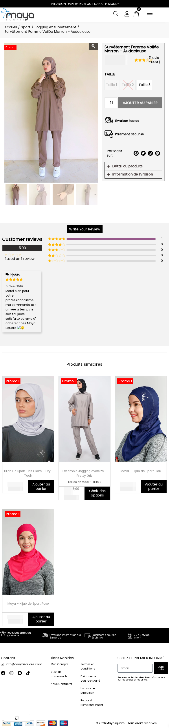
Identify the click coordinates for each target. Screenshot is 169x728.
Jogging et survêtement (55, 27)
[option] (144, 85)
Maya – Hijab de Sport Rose (28, 603)
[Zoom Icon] (93, 46)
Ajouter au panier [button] (41, 486)
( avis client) (154, 60)
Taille (110, 74)
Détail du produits (127, 166)
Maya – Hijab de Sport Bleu (141, 471)
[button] (136, 153)
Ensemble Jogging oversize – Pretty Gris (84, 473)
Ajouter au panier (140, 102)
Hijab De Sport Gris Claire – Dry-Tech (28, 473)
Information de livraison (132, 174)
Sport (26, 27)
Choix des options (97, 493)
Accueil (10, 27)
